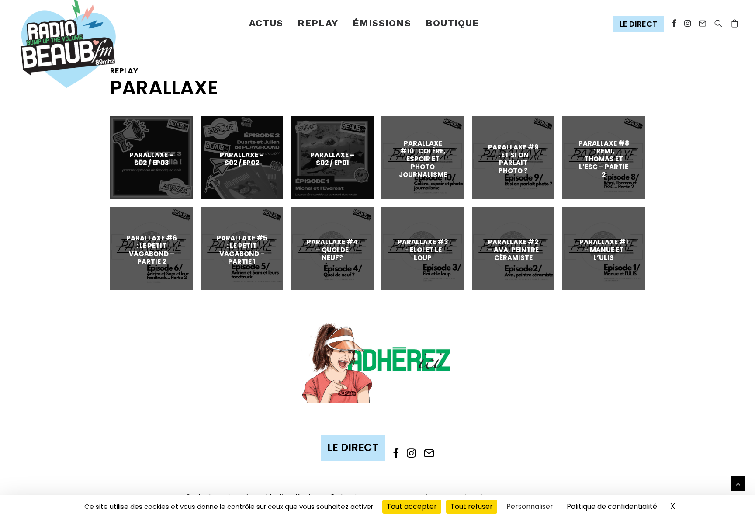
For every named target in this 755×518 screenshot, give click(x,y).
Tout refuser (471, 506)
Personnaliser (529, 506)
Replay (318, 22)
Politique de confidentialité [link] (612, 506)
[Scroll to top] (738, 483)
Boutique (452, 22)
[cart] (733, 23)
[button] (640, 24)
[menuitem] (266, 23)
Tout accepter (412, 506)
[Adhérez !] (377, 362)
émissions (382, 22)
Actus (266, 22)
